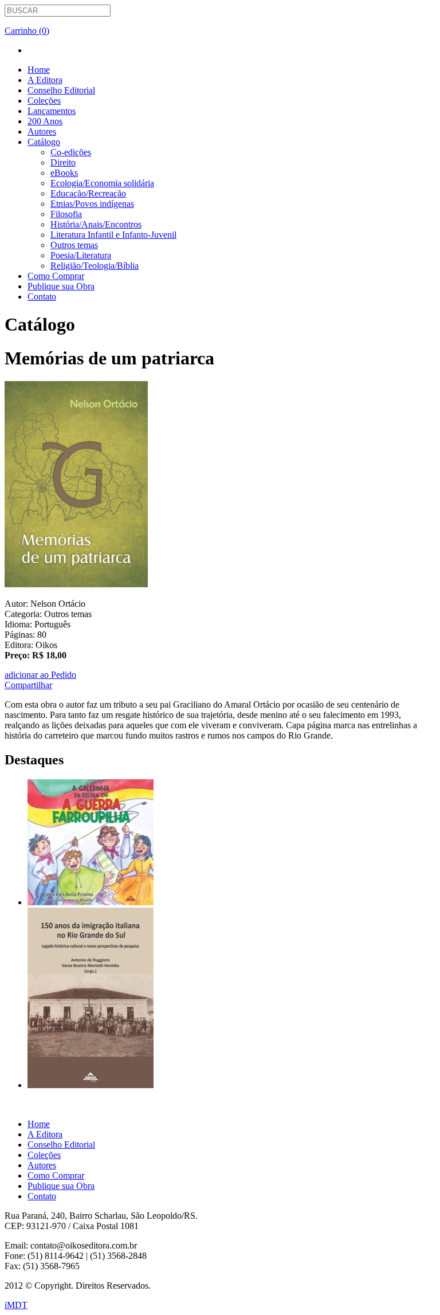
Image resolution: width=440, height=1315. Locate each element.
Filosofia (66, 214)
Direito (63, 162)
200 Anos (45, 121)
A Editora (45, 80)
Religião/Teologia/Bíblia (94, 265)
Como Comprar (56, 276)
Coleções (44, 100)
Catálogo (44, 142)
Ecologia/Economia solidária (102, 183)
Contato (42, 296)
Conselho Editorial (61, 90)
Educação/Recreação (88, 193)
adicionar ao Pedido (40, 675)
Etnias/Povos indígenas (92, 204)
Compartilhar (28, 685)
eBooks (64, 173)
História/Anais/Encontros (96, 224)
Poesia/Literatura (80, 255)
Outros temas (74, 245)
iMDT (16, 1305)
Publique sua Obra (61, 286)
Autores (42, 131)
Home (39, 69)
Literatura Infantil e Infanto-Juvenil (113, 235)
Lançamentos (52, 111)
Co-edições (70, 152)
